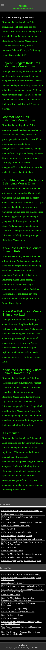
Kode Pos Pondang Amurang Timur (16, 535)
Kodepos (23, 6)
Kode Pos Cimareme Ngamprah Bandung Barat (21, 586)
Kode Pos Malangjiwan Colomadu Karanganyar (22, 554)
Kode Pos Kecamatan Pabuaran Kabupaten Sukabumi (19, 518)
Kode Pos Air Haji (9, 547)
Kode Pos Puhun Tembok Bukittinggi (17, 557)
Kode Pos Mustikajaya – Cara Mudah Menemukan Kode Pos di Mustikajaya (17, 599)
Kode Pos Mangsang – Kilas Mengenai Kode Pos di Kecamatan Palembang (22, 590)
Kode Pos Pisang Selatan (12, 551)
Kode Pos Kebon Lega (11, 618)
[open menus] (3, 5)
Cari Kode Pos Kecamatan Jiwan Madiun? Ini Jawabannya (21, 628)
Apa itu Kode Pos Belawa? (12, 583)
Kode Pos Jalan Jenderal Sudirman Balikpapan (21, 539)
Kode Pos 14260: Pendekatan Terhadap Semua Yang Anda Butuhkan (21, 622)
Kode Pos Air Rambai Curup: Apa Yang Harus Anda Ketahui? (21, 578)
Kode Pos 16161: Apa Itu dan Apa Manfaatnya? (21, 510)
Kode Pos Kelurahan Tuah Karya (15, 525)
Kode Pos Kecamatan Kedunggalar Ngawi (19, 532)
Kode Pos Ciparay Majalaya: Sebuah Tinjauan (21, 560)
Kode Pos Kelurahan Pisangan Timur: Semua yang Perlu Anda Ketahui (20, 633)
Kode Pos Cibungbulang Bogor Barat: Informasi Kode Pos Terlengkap (22, 543)
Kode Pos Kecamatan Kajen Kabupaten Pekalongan (18, 604)
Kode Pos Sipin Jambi (10, 594)
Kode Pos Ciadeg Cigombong (14, 608)
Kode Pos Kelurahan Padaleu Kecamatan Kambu (22, 522)
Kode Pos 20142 (8, 529)
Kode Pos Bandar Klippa (12, 615)
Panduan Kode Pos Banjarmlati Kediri (17, 612)
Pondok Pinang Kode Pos (12, 514)
